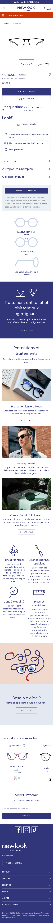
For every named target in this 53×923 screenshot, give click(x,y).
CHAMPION (7, 79)
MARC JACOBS (17, 767)
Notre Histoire (14, 863)
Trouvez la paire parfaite (26, 190)
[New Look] (26, 8)
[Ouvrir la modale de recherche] (43, 8)
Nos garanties (16, 150)
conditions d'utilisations (27, 915)
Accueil (5, 24)
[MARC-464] (17, 756)
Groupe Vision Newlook (31, 913)
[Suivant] (47, 2)
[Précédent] (6, 2)
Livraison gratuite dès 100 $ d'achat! (26, 143)
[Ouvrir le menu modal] (3, 8)
